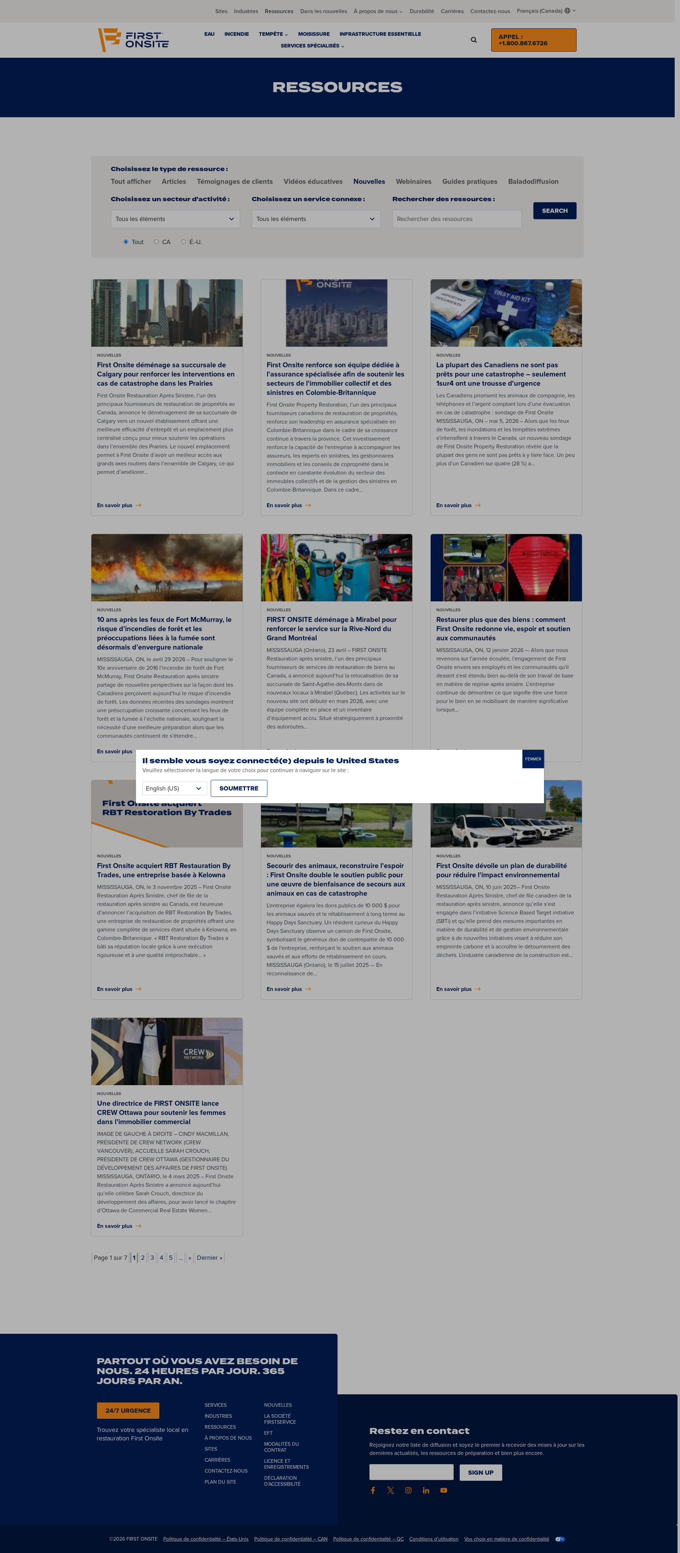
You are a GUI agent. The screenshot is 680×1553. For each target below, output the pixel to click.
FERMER (533, 759)
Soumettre (239, 788)
